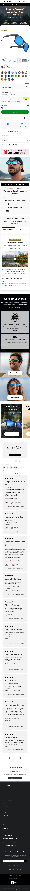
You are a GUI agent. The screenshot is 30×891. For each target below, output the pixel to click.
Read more (17, 557)
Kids (4, 795)
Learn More (15, 330)
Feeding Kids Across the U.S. (9, 145)
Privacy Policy (18, 888)
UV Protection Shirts (10, 839)
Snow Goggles (8, 832)
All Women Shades (8, 792)
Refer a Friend (6, 816)
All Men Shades (7, 789)
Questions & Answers (15, 767)
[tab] (8, 230)
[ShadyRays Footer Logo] (15, 866)
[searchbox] (9, 461)
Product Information (7, 136)
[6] (19, 60)
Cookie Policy (25, 888)
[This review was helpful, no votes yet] (21, 506)
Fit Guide (27, 105)
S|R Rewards (6, 813)
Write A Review (15, 455)
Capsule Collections (8, 801)
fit (7, 467)
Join (26, 860)
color (11, 467)
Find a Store (6, 819)
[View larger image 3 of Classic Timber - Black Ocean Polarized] (14, 60)
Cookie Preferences (9, 886)
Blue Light (6, 828)
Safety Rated (7, 835)
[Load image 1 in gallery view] (15, 43)
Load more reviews (15, 758)
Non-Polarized (7, 804)
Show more (6, 471)
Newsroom (6, 825)
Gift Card (5, 807)
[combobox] (21, 474)
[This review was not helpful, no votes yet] (23, 506)
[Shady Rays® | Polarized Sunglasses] (15, 4)
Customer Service (9, 845)
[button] (15, 778)
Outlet (4, 810)
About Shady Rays (9, 842)
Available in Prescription (16, 131)
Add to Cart (15, 112)
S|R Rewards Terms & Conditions (8, 888)
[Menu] (1, 4)
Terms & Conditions (15, 889)
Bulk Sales (5, 822)
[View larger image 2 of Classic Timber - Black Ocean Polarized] (8, 60)
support (15, 467)
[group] (15, 118)
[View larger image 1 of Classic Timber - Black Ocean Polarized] (3, 60)
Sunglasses (7, 785)
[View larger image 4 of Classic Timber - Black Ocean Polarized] (24, 60)
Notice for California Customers (19, 886)
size (4, 467)
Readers (5, 798)
